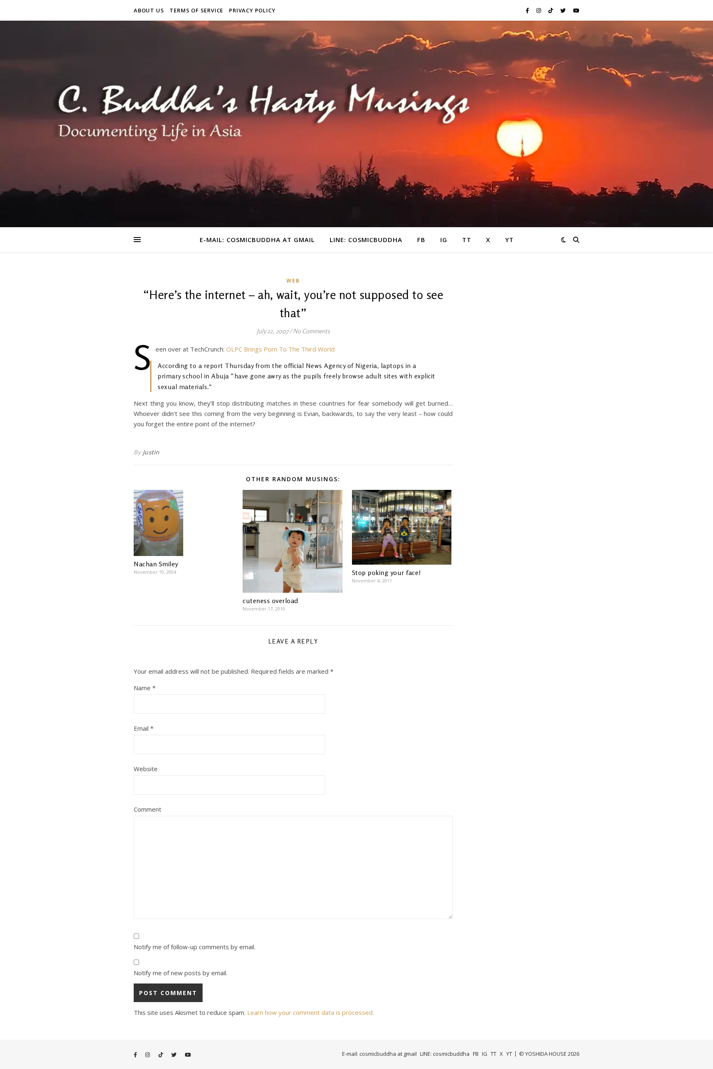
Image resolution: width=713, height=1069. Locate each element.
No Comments (311, 331)
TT (466, 239)
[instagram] (539, 10)
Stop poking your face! (386, 572)
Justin (151, 452)
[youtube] (576, 10)
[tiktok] (551, 10)
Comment (147, 809)
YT (509, 239)
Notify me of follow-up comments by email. (194, 947)
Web (293, 280)
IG (443, 239)
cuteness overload (270, 600)
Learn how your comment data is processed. (310, 1012)
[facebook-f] (528, 10)
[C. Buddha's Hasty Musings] (356, 124)
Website (146, 769)
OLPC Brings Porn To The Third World (280, 349)
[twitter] (563, 10)
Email (143, 728)
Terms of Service (196, 10)
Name (145, 688)
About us (149, 10)
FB (421, 239)
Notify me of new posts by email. (180, 973)
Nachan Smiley (156, 564)
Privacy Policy (252, 10)
